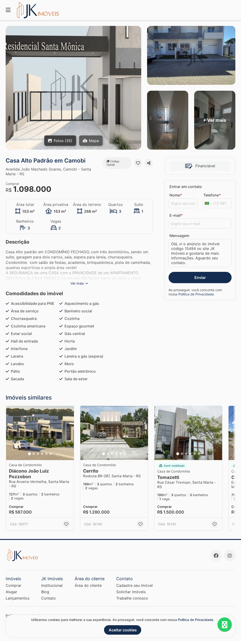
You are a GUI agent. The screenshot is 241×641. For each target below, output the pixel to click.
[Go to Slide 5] (46, 454)
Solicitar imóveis (131, 591)
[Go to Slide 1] (29, 453)
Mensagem (179, 235)
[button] (40, 433)
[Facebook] (216, 555)
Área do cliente (88, 585)
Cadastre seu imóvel (134, 585)
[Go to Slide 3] (38, 454)
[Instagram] (229, 555)
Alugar (11, 591)
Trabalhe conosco (132, 598)
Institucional (52, 585)
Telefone (212, 195)
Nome (175, 195)
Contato (48, 598)
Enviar (200, 277)
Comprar (13, 585)
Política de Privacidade (196, 294)
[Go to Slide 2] (33, 454)
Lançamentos (17, 598)
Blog (45, 591)
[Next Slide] (69, 433)
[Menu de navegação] (8, 10)
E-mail (176, 215)
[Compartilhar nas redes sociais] (149, 163)
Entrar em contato (185, 186)
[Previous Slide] (11, 433)
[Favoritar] (138, 163)
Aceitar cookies (123, 630)
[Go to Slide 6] (50, 454)
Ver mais (77, 283)
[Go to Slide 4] (42, 454)
